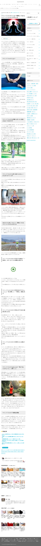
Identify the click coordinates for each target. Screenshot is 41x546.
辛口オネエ (30, 68)
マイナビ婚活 (34, 85)
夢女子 (32, 107)
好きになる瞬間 (29, 91)
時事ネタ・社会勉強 (24, 4)
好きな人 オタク (36, 121)
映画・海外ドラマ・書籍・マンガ (16, 4)
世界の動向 (29, 47)
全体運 (3, 451)
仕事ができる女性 (29, 109)
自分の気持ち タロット (30, 99)
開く (6, 38)
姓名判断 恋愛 (35, 109)
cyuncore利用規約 (7, 541)
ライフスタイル (35, 4)
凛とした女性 (33, 105)
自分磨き (4, 453)
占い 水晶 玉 (29, 107)
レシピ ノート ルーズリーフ (31, 89)
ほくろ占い (28, 83)
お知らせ (29, 30)
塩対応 (37, 83)
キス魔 (36, 105)
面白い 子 (28, 123)
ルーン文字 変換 (29, 127)
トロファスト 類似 (29, 87)
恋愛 (9, 451)
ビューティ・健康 (13, 6)
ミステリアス (29, 85)
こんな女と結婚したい (30, 121)
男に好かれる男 (29, 95)
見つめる (32, 97)
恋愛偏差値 (28, 119)
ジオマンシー (29, 125)
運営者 (37, 541)
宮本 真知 (8, 499)
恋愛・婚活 (30, 55)
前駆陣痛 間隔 (29, 111)
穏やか (16, 451)
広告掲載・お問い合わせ (22, 541)
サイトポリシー (13, 541)
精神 (22, 451)
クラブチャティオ (35, 91)
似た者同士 (32, 119)
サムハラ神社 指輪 (29, 93)
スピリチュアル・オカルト (32, 36)
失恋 (6, 451)
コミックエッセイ (30, 4)
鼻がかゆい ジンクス (34, 123)
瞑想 (12, 451)
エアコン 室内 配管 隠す (30, 129)
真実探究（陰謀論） (8, 4)
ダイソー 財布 (34, 95)
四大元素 (28, 97)
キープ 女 (28, 105)
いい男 (33, 125)
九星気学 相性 (33, 83)
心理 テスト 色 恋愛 (30, 115)
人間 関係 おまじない (34, 113)
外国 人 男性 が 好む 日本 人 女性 (31, 101)
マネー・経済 (18, 6)
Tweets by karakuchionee (31, 140)
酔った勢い (37, 103)
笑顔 (19, 451)
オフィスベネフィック (30, 541)
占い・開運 (3, 4)
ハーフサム (34, 93)
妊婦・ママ (22, 6)
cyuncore (20, 2)
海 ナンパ (35, 107)
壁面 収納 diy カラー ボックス (31, 117)
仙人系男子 (28, 103)
